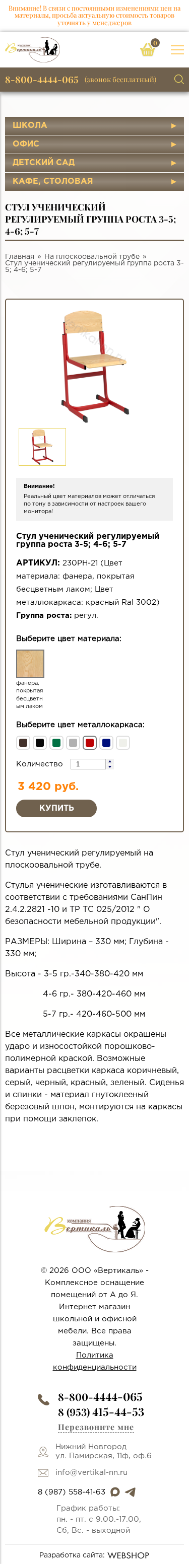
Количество (41, 764)
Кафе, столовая (53, 181)
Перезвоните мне (96, 1426)
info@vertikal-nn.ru (91, 1472)
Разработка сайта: (72, 1555)
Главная (19, 257)
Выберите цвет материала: (68, 638)
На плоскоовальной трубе (92, 257)
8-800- (100, 1396)
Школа (30, 125)
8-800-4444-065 (42, 80)
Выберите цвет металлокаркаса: (80, 725)
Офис (26, 144)
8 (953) (101, 1411)
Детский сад (44, 163)
